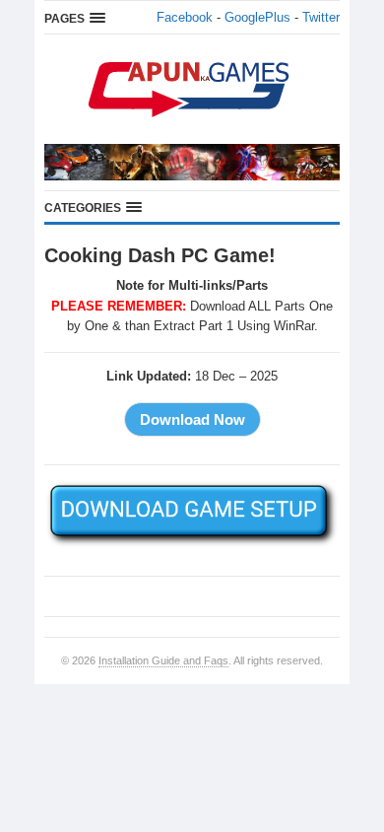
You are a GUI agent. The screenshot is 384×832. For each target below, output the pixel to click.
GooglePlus (257, 17)
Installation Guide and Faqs (163, 660)
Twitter (321, 17)
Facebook (185, 17)
